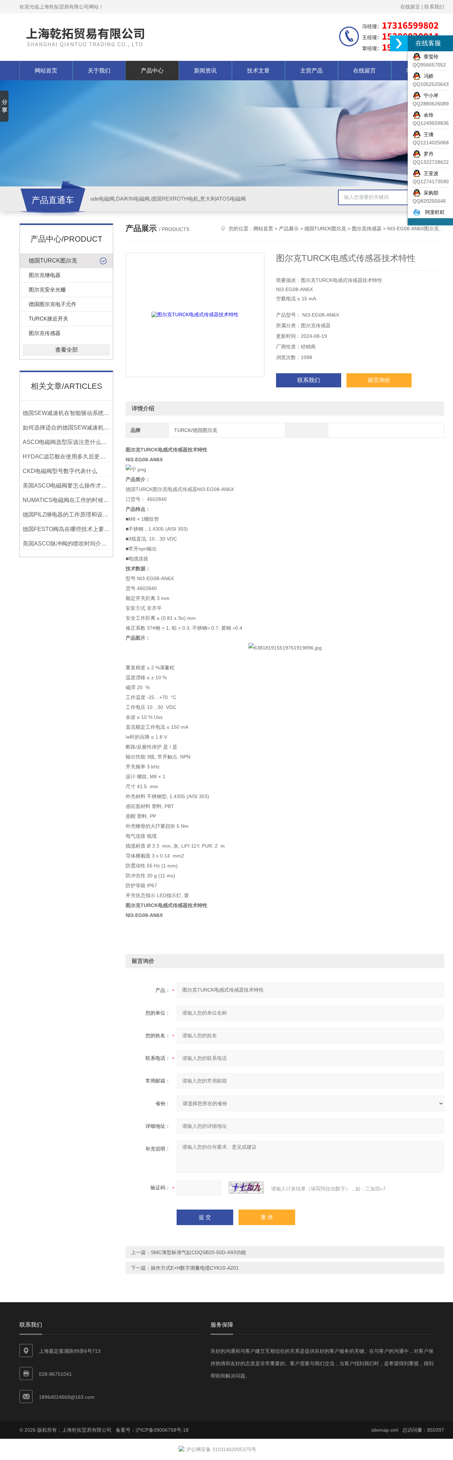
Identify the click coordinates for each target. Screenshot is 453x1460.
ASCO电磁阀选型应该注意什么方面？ (66, 442)
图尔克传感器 (45, 333)
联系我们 (434, 7)
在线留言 (410, 7)
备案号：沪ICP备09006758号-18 (152, 1430)
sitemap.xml (384, 1430)
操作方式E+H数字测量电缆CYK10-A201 (195, 1268)
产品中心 (152, 71)
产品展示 (289, 228)
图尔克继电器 (45, 275)
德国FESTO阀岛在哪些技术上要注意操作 (66, 529)
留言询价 (379, 380)
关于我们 (99, 71)
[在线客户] (399, 43)
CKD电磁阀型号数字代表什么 (60, 471)
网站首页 (46, 71)
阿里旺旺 (433, 212)
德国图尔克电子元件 (52, 304)
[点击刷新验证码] (246, 1188)
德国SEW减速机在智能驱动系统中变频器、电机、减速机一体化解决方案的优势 (66, 413)
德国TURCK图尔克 (53, 261)
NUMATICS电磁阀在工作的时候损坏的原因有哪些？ (66, 500)
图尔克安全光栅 (47, 290)
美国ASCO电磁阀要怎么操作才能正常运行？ (66, 486)
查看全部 (66, 350)
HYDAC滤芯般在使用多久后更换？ (66, 457)
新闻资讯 (205, 71)
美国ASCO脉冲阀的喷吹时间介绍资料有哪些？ (66, 544)
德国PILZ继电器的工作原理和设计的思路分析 (66, 515)
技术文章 (258, 71)
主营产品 (311, 71)
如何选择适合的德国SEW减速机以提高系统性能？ (66, 428)
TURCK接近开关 (48, 319)
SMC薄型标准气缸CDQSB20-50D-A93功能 (198, 1252)
